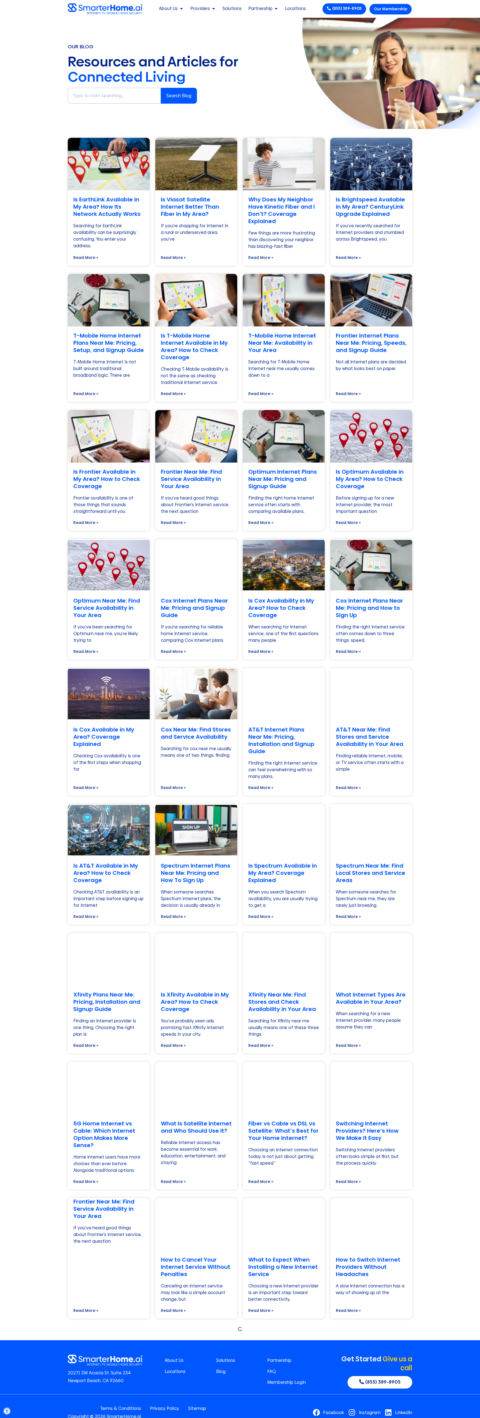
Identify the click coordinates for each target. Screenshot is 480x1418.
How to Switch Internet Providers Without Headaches (368, 1267)
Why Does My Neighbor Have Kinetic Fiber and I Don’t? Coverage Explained (281, 210)
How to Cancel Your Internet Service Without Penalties (195, 1267)
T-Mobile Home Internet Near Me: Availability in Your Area (282, 343)
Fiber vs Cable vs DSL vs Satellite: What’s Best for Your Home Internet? (283, 1131)
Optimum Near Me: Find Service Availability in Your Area (106, 608)
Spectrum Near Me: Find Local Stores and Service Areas (370, 873)
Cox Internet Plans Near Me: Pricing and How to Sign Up (369, 608)
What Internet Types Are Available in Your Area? (371, 998)
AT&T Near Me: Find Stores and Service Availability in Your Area (369, 737)
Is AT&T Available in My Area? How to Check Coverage (105, 873)
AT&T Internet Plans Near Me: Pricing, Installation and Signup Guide (281, 740)
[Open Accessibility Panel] (7, 1411)
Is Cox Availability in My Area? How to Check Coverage (281, 608)
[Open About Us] (181, 8)
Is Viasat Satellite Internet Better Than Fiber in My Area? (190, 207)
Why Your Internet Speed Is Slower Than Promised (278, 1396)
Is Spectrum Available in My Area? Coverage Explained (282, 873)
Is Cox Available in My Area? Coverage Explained (103, 737)
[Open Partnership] (276, 8)
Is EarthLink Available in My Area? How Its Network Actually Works (107, 207)
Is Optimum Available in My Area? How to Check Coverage (370, 479)
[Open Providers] (213, 8)
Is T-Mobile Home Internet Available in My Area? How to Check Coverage (194, 346)
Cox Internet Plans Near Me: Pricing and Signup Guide (194, 608)
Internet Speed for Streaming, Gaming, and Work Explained (371, 1396)
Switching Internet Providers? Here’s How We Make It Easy (367, 1131)
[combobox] (114, 96)
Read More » (85, 257)
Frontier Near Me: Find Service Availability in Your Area (191, 479)
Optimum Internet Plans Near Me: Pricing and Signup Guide (282, 479)
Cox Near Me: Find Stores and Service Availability (196, 733)
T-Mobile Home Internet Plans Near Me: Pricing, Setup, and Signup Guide (108, 343)
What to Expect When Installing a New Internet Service (283, 1267)
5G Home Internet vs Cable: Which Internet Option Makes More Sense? (104, 1134)
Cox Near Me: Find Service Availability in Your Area (191, 1396)
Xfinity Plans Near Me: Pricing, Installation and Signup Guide (106, 1002)
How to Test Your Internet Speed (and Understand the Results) (108, 1396)
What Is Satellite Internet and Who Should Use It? (196, 1127)
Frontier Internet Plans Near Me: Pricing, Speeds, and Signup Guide (371, 343)
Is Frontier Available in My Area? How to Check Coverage (106, 479)
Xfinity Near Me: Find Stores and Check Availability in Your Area (282, 1002)
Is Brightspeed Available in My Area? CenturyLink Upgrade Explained (370, 207)
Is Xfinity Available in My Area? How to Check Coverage (195, 1002)
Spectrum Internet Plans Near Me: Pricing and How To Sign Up (195, 873)
